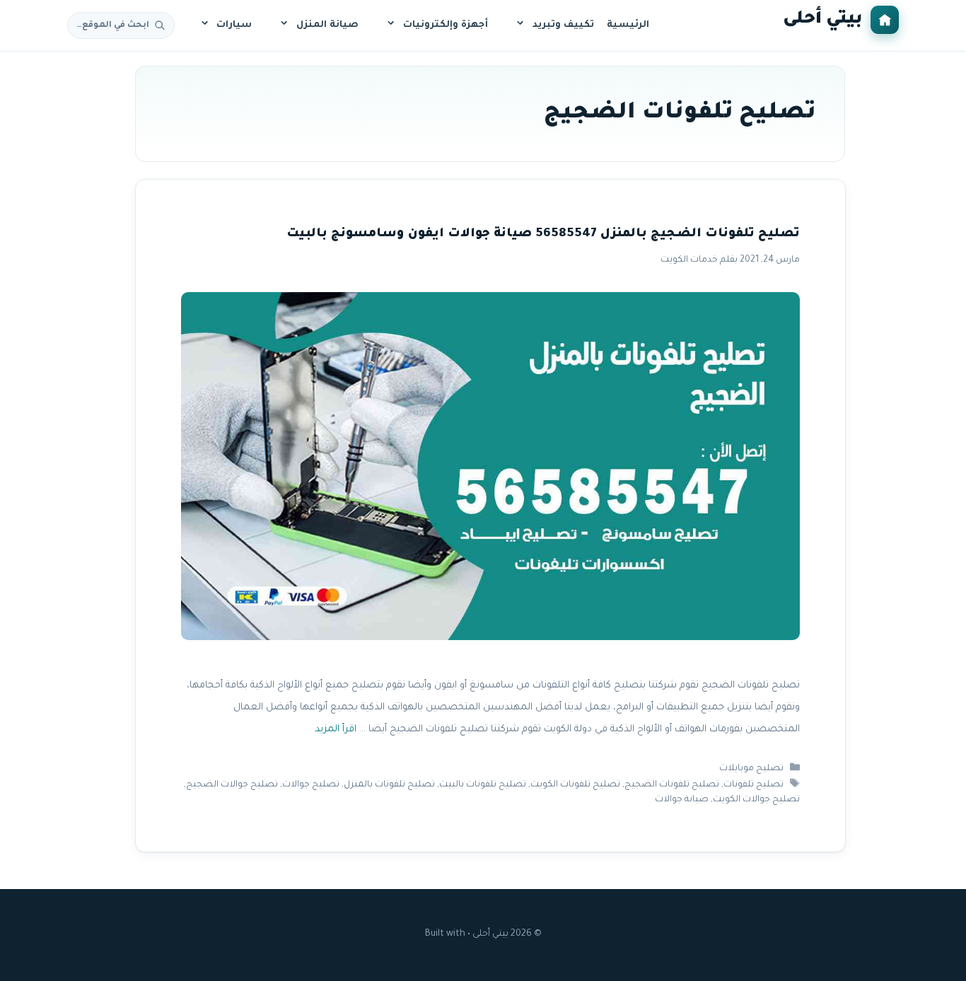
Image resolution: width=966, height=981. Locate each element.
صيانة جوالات (681, 800)
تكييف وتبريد (563, 25)
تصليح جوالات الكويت (755, 800)
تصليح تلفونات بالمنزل (389, 785)
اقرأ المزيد (335, 729)
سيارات (234, 25)
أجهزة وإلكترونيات (445, 25)
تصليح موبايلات (751, 769)
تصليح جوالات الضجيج (232, 785)
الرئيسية (628, 25)
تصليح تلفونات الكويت (575, 785)
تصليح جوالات (310, 785)
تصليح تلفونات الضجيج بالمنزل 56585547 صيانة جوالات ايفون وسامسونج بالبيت (542, 234)
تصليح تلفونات (753, 785)
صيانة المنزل (327, 25)
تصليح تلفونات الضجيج (671, 785)
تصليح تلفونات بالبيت (482, 785)
